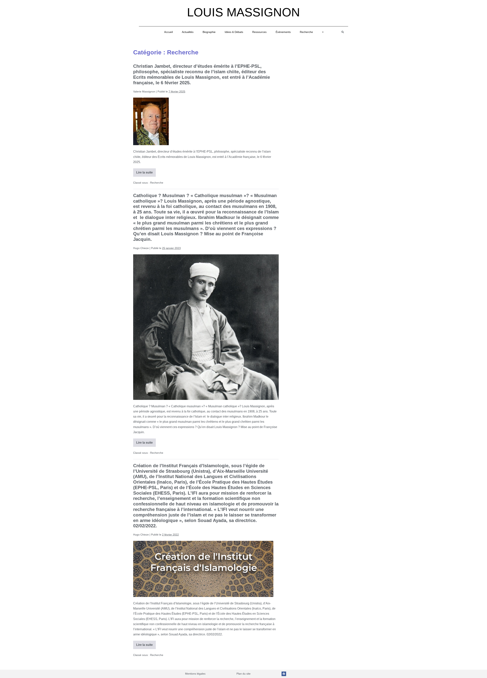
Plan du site (243, 673)
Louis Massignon (243, 12)
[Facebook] (284, 674)
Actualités (187, 31)
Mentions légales (195, 673)
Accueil (168, 31)
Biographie (209, 31)
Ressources (259, 31)
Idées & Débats (234, 31)
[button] (342, 32)
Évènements (283, 31)
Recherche (306, 31)
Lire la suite (146, 171)
